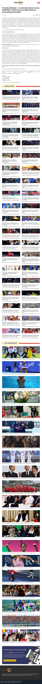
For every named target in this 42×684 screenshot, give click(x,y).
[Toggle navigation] (38, 3)
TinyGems (4, 50)
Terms (1, 682)
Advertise (13, 682)
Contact (18, 682)
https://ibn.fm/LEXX (15, 45)
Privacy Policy (7, 682)
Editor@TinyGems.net (6, 80)
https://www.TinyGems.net (20, 68)
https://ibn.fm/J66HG (20, 29)
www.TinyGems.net (6, 77)
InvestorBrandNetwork (18, 51)
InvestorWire (18, 52)
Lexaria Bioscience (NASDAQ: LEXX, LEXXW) (10, 18)
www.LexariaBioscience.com (24, 42)
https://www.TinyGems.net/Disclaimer (13, 73)
